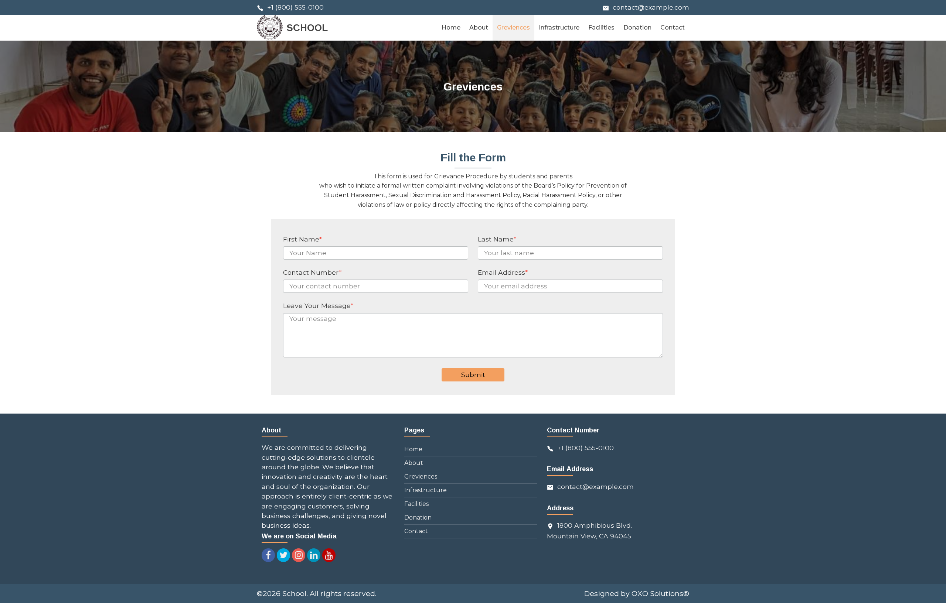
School (294, 593)
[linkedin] (313, 555)
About (413, 462)
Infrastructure (425, 490)
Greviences (420, 476)
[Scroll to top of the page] (935, 597)
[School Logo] (270, 28)
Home (413, 449)
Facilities (416, 503)
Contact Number (312, 272)
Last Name (497, 239)
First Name (302, 239)
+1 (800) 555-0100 (295, 7)
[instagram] (298, 555)
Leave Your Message (318, 305)
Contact (416, 531)
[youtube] (329, 555)
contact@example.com (651, 7)
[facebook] (268, 555)
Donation (418, 517)
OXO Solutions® (660, 593)
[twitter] (283, 555)
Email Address (503, 272)
